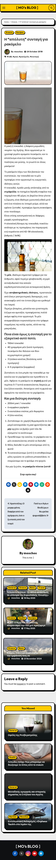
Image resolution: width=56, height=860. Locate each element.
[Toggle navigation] (4, 7)
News (32, 588)
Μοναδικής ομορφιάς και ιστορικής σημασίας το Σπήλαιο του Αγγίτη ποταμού (27, 794)
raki (10, 57)
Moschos (24, 817)
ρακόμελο (24, 57)
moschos (18, 52)
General (12, 588)
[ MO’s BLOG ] (27, 7)
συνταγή (35, 57)
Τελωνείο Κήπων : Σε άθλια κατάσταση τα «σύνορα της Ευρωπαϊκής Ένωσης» (27, 594)
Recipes (20, 32)
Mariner (13, 817)
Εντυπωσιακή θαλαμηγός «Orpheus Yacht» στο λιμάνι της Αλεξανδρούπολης (27, 824)
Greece (9, 32)
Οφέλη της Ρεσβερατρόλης (22, 735)
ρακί (16, 57)
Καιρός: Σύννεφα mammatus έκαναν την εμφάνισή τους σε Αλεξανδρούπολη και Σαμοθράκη (27, 655)
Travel (42, 588)
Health (22, 618)
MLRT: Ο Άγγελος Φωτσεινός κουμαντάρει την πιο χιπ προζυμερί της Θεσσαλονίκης (26, 625)
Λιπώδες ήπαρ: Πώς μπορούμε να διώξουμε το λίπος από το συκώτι (26, 763)
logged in (21, 684)
